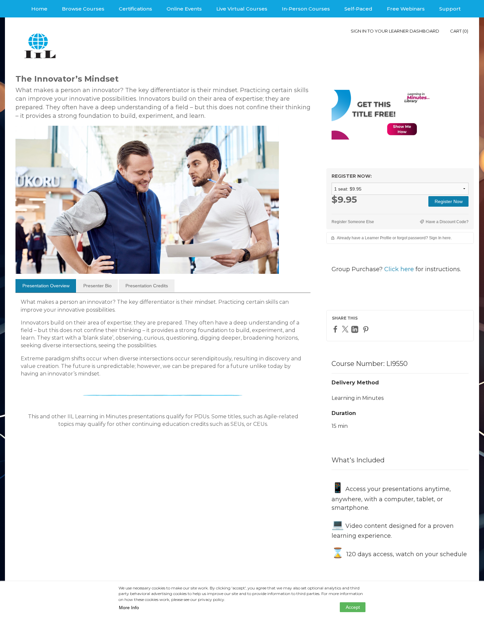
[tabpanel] (162, 365)
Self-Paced (358, 9)
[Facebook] (336, 328)
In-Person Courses (306, 9)
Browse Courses (83, 9)
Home (39, 9)
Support (450, 9)
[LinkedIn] (355, 329)
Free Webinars (406, 9)
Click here (399, 269)
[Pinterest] (366, 329)
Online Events (184, 9)
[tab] (45, 286)
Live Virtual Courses (241, 9)
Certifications (135, 9)
